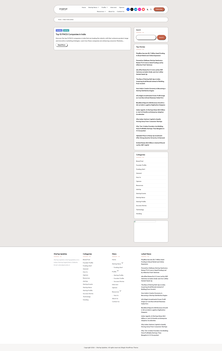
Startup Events (141, 193)
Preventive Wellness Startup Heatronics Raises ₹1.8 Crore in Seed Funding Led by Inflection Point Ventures (149, 62)
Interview (115, 284)
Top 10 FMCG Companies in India (71, 34)
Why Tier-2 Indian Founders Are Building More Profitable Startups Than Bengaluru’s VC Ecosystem (150, 128)
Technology (140, 209)
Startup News (140, 197)
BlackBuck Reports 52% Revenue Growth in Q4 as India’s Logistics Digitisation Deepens (150, 104)
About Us (115, 298)
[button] (159, 9)
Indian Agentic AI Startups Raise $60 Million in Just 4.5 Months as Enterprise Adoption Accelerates (150, 112)
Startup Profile (141, 201)
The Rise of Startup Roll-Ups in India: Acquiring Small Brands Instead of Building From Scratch (150, 81)
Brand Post (139, 161)
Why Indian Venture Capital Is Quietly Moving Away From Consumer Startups (149, 120)
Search (138, 30)
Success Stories (141, 205)
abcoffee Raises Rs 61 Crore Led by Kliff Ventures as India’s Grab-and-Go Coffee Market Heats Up (149, 72)
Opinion (138, 181)
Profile (114, 272)
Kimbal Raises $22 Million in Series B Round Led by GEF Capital (150, 144)
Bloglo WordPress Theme (129, 347)
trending (59, 30)
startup (66, 30)
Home (59, 19)
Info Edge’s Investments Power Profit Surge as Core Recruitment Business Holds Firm (150, 97)
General (139, 173)
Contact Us (115, 301)
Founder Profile (141, 165)
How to (138, 177)
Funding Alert (140, 169)
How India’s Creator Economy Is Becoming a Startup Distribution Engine (150, 90)
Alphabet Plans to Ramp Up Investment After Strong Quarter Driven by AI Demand (150, 137)
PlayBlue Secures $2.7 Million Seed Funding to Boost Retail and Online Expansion (150, 54)
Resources (139, 185)
